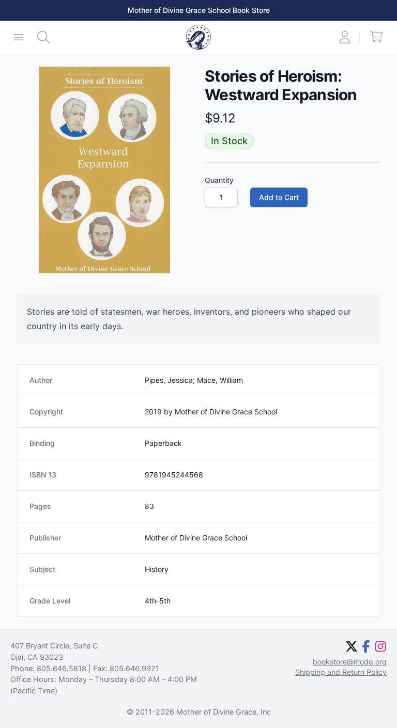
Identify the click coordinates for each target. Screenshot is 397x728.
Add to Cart (279, 197)
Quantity (219, 180)
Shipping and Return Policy (341, 672)
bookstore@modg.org (350, 661)
